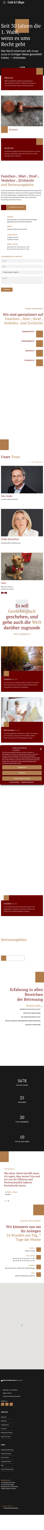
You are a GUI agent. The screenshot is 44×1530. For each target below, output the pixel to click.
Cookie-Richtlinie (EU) (7, 1469)
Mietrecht (8, 77)
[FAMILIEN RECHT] (39, 334)
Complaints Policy (6, 1461)
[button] (41, 749)
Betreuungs (12, 730)
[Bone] (4, 593)
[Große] (22, 479)
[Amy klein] (22, 566)
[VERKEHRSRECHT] (39, 343)
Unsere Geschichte (6, 1453)
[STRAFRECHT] (39, 362)
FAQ (2, 1465)
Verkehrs (10, 679)
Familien (10, 903)
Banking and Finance (6, 1432)
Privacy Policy (5, 1457)
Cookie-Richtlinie (15, 782)
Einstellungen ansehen (22, 779)
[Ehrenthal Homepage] (22, 522)
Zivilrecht (13, 129)
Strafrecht (9, 148)
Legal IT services (5, 1436)
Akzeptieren (22, 767)
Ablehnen (22, 773)
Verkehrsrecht (5, 1425)
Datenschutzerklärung (27, 782)
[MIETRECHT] (39, 353)
